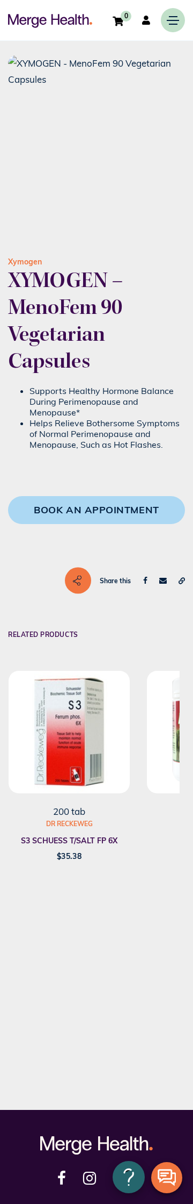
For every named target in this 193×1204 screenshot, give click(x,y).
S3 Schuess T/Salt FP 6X (69, 840)
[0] (118, 21)
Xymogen (25, 262)
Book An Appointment (96, 510)
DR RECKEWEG (69, 824)
